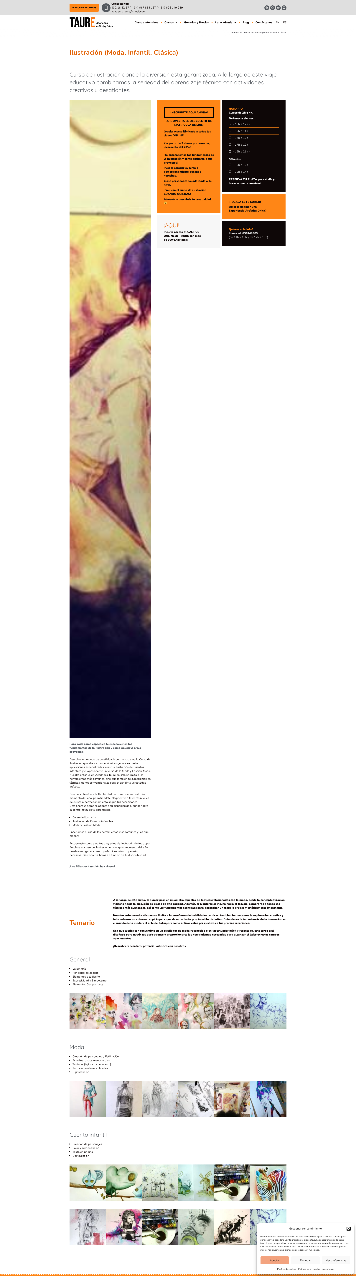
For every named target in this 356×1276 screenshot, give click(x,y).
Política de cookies (286, 1268)
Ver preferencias (336, 1260)
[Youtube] (278, 7)
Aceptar (275, 1260)
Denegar (305, 1260)
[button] (348, 1229)
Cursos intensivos (146, 22)
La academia (224, 22)
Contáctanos (264, 22)
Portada (235, 32)
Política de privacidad (309, 1268)
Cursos (169, 22)
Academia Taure (105, 775)
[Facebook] (266, 7)
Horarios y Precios (196, 22)
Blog (246, 22)
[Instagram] (272, 7)
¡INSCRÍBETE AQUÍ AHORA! (189, 112)
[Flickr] (284, 7)
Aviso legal (328, 1268)
